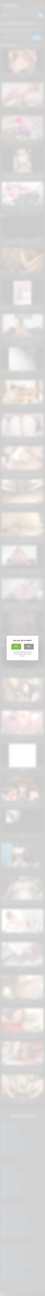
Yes (16, 647)
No (29, 647)
